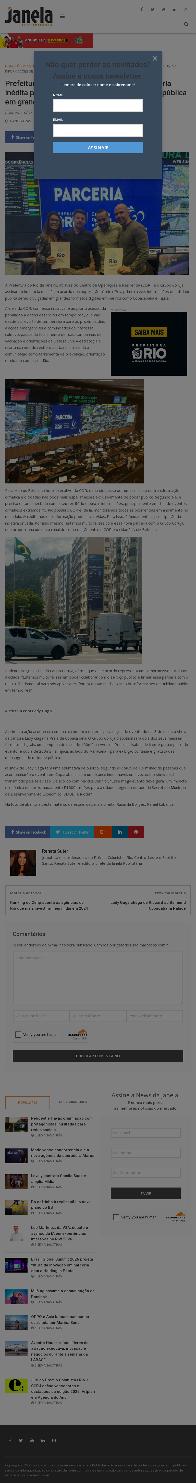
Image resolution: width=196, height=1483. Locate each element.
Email (58, 119)
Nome (58, 95)
